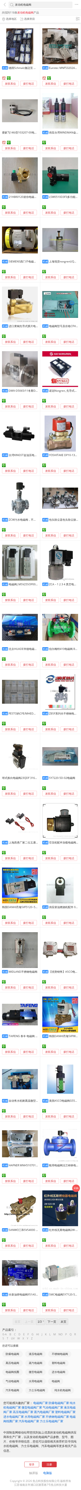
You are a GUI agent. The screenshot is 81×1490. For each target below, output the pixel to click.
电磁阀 (56, 1381)
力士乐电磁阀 (37, 1390)
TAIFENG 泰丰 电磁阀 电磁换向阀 (29, 1036)
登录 (31, 1464)
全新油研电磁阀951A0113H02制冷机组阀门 (35, 1294)
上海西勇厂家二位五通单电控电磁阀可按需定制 (37, 842)
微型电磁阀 (35, 1372)
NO (60, 1334)
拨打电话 (28, 83)
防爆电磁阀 (12, 1354)
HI (37, 1334)
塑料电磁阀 (58, 1363)
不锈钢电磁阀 (60, 1354)
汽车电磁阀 (12, 1390)
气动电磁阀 (12, 1381)
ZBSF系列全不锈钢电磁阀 (64, 713)
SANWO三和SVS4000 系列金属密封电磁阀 (34, 1230)
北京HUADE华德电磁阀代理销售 (28, 649)
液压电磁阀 (35, 1354)
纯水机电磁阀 (62, 1390)
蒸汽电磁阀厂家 (44, 1412)
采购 (76, 1188)
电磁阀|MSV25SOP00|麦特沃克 (28, 584)
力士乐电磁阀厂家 (51, 1421)
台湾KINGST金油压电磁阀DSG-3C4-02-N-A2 (36, 455)
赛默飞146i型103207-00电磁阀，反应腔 (26, 132)
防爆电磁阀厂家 (59, 1403)
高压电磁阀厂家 (23, 1412)
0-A (4, 1334)
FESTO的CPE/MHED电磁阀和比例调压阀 (33, 713)
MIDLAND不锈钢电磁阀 (23, 972)
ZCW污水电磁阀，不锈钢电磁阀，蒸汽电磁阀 (36, 520)
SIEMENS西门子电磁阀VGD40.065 (30, 261)
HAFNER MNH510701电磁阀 (26, 1165)
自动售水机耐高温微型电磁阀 (26, 1101)
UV (13, 1338)
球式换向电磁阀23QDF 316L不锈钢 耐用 (26, 778)
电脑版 (47, 1473)
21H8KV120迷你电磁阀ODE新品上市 (31, 197)
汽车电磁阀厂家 (29, 1421)
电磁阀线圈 (12, 1372)
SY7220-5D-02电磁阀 (62, 778)
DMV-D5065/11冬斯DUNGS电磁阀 (30, 391)
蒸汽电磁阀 (35, 1363)
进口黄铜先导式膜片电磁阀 (25, 326)
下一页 (51, 1322)
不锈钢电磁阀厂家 (57, 1417)
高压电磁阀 (12, 1363)
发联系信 (10, 84)
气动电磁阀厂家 (53, 1407)
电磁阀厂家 (40, 1403)
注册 (49, 1464)
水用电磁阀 (35, 1381)
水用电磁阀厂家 (35, 1417)
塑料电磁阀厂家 (65, 1412)
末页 (63, 1322)
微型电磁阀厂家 (32, 1407)
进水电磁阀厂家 (13, 1417)
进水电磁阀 (58, 1372)
